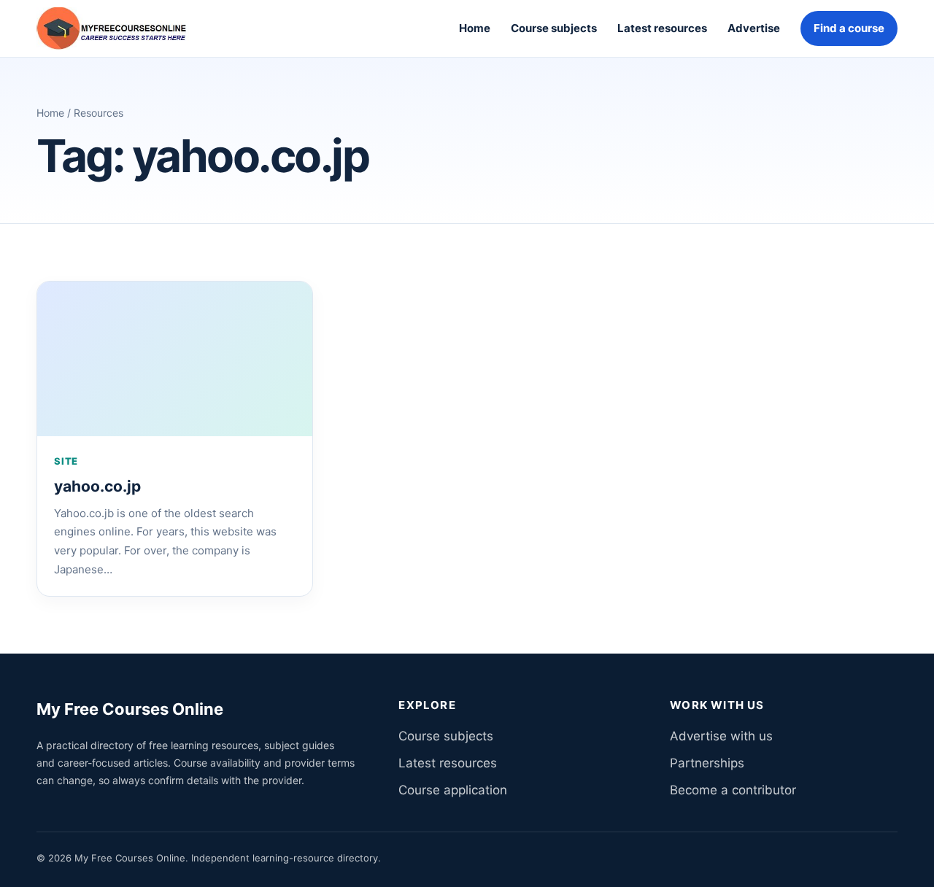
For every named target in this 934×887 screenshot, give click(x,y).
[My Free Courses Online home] (122, 28)
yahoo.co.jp (97, 486)
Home (474, 28)
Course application (452, 790)
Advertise (753, 28)
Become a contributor (733, 790)
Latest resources (662, 28)
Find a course (849, 28)
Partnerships (707, 763)
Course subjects (554, 28)
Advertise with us (721, 736)
